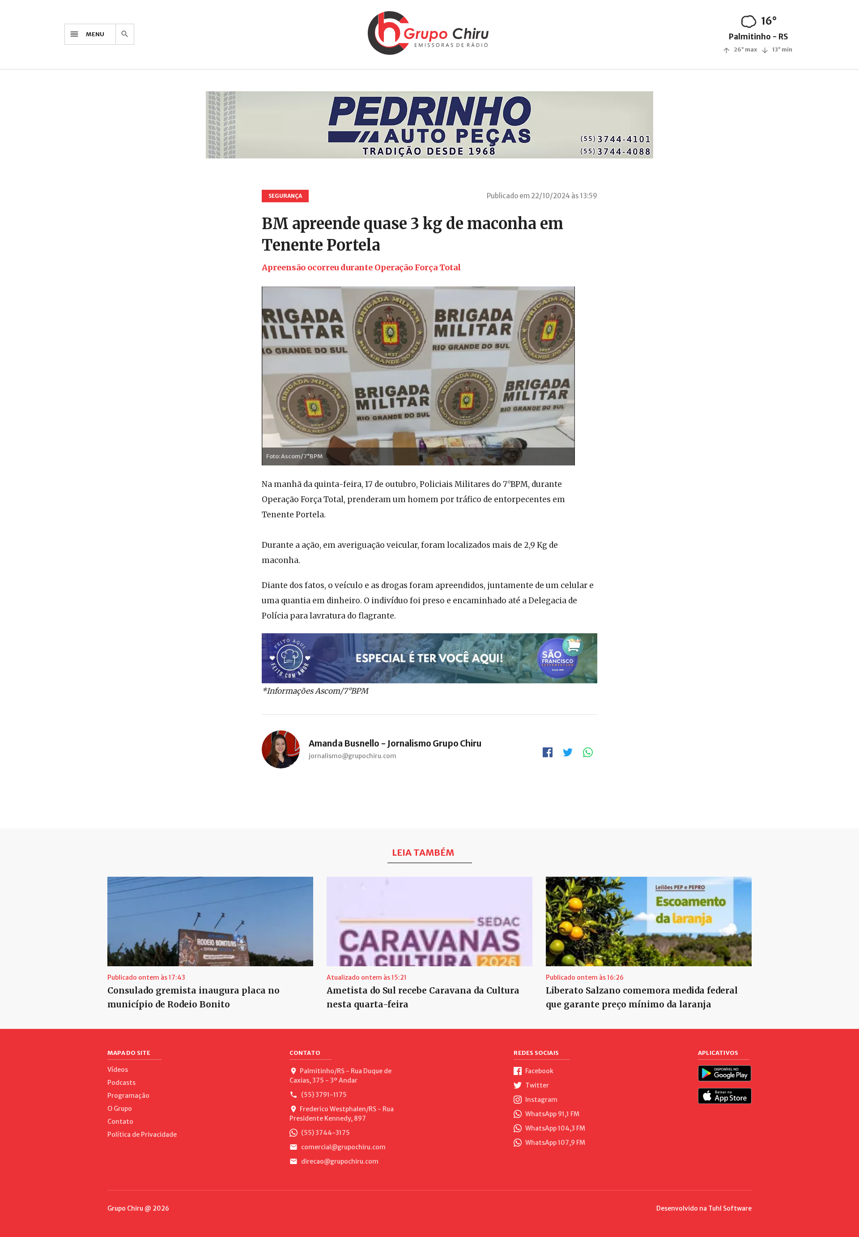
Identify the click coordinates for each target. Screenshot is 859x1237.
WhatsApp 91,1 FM (551, 1114)
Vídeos (117, 1070)
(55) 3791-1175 (323, 1095)
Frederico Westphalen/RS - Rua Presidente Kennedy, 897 (341, 1113)
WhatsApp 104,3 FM (554, 1128)
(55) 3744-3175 (325, 1133)
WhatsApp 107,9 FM (554, 1143)
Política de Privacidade (142, 1134)
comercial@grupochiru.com (343, 1147)
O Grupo (119, 1109)
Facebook (538, 1071)
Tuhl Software (730, 1208)
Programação (128, 1096)
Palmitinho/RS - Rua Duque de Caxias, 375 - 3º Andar (340, 1075)
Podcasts (121, 1083)
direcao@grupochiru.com (339, 1161)
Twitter (536, 1085)
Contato (120, 1122)
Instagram (540, 1100)
